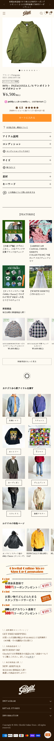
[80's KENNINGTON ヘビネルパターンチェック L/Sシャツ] (13, 329)
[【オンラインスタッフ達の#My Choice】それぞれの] (13, 276)
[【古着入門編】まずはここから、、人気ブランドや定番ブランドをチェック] (13, 231)
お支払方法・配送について (17, 127)
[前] (4, 4)
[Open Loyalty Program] (47, 734)
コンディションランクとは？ (18, 151)
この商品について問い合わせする (21, 192)
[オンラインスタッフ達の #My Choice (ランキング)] (13, 540)
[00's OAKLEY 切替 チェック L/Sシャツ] (38, 329)
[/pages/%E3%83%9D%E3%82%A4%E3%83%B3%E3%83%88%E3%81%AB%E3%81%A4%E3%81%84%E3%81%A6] (27, 590)
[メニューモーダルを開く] (4, 13)
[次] (50, 4)
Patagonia (15, 75)
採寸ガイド (10, 167)
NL (52, 553)
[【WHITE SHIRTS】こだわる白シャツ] (40, 276)
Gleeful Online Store (27, 725)
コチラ (31, 657)
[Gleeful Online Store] (27, 13)
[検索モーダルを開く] (41, 13)
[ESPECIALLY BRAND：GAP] (38, 540)
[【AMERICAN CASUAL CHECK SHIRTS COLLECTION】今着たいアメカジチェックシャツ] (40, 231)
